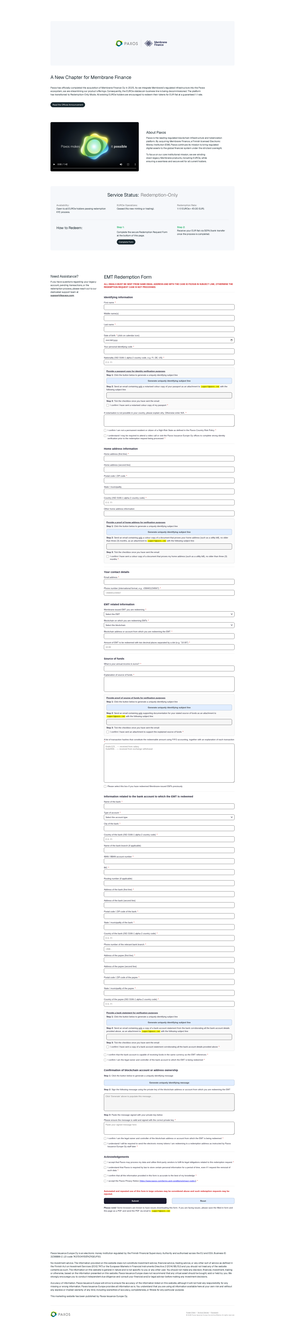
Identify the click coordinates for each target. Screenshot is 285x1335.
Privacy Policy (190, 1312)
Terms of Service (203, 1312)
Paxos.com (214, 1312)
